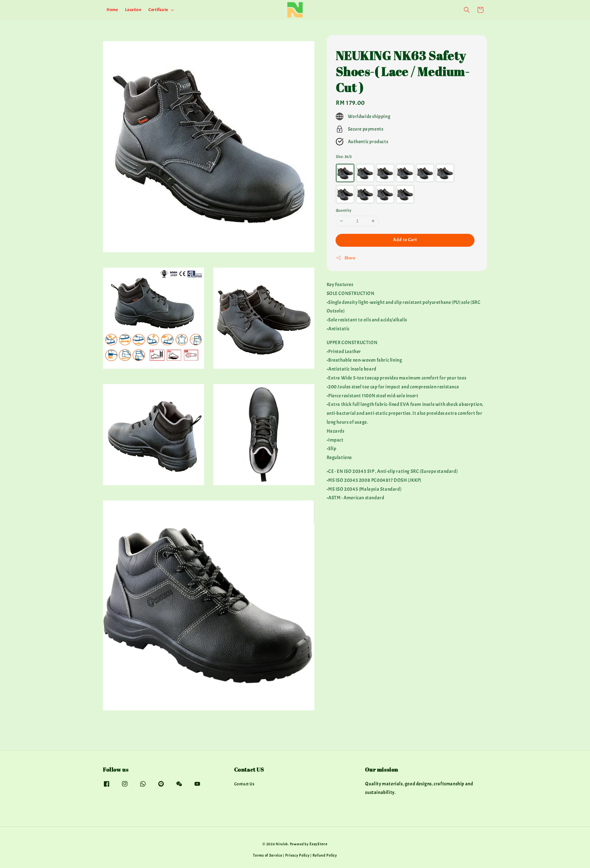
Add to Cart (405, 239)
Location (133, 9)
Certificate (158, 9)
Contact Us (244, 784)
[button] (467, 10)
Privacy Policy (297, 855)
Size (344, 156)
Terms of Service (267, 855)
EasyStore (318, 844)
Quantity (344, 210)
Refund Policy (325, 855)
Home (112, 9)
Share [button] (349, 257)
